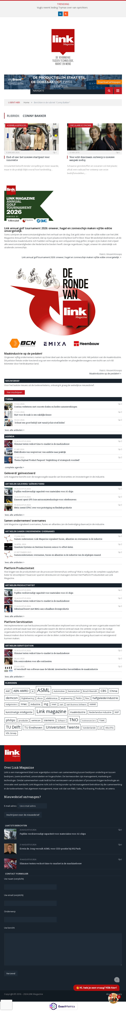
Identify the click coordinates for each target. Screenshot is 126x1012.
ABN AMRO (20, 691)
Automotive (59, 691)
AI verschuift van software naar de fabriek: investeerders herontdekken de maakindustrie (56, 669)
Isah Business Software (76, 704)
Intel (54, 704)
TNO (73, 719)
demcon (12, 698)
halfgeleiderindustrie (105, 698)
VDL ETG (109, 727)
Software (61, 720)
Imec (24, 704)
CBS (103, 691)
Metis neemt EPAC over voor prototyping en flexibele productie (43, 507)
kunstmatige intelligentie (19, 712)
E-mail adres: (10, 805)
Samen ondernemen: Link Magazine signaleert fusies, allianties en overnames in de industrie (58, 539)
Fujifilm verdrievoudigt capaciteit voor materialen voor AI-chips (43, 491)
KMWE (93, 704)
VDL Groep (11, 733)
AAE (8, 691)
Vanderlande (89, 727)
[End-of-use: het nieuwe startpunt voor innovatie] (31, 137)
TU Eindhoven (33, 727)
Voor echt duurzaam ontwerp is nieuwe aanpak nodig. (92, 159)
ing (46, 704)
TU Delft (13, 727)
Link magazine (51, 711)
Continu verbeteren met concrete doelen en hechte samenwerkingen (45, 406)
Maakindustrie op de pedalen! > (105, 373)
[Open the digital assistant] (113, 998)
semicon (35, 720)
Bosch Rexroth (90, 691)
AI (32, 691)
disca (39, 698)
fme (87, 698)
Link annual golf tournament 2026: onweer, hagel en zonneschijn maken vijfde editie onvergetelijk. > (71, 257)
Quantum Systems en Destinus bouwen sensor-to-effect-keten (43, 547)
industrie (35, 704)
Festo (79, 698)
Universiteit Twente (62, 727)
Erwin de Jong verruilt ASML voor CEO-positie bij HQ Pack (50, 848)
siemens (49, 720)
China (113, 691)
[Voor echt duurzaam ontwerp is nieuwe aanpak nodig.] (94, 137)
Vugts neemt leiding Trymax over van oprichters (62, 7)
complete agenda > (14, 467)
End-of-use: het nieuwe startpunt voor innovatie (28, 159)
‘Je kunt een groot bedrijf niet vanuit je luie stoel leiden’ (39, 422)
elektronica (51, 698)
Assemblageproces (16, 125)
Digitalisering (27, 698)
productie (23, 720)
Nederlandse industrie (100, 712)
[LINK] (63, 44)
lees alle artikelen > (14, 430)
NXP (117, 712)
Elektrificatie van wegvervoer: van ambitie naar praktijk (40, 452)
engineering (66, 698)
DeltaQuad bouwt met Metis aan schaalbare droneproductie (41, 609)
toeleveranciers (89, 720)
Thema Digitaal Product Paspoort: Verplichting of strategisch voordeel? (47, 460)
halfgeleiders (11, 704)
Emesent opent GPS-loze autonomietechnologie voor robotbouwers (45, 499)
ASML (43, 690)
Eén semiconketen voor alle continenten (33, 661)
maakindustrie (77, 712)
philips (10, 720)
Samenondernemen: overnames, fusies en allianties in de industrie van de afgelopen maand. (57, 555)
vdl (100, 728)
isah (61, 704)
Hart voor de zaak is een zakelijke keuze (33, 415)
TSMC (102, 720)
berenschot (74, 691)
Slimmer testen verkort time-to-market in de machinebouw (42, 444)
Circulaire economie (80, 125)
